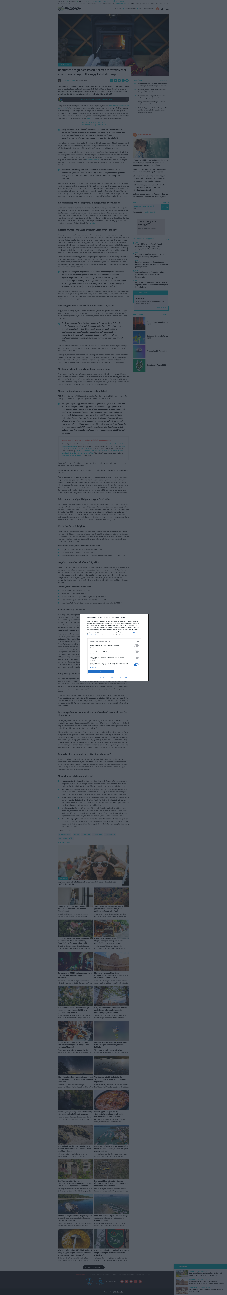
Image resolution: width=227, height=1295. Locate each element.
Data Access (114, 677)
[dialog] (114, 647)
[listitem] (114, 642)
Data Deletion (104, 677)
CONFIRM (101, 671)
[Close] (145, 617)
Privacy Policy (124, 677)
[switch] (136, 645)
